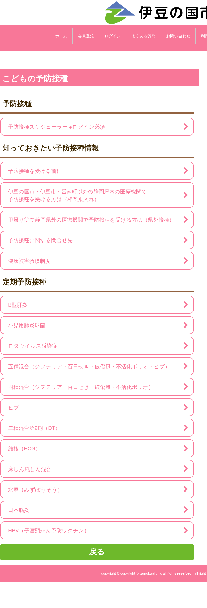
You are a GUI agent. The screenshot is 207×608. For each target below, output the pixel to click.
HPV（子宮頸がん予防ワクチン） (48, 530)
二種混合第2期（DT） (34, 427)
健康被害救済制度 (29, 260)
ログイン (113, 36)
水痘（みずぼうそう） (35, 489)
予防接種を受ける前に (35, 170)
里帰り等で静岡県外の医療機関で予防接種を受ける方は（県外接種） (91, 219)
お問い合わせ (178, 36)
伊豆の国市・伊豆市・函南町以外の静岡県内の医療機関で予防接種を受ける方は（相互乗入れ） (77, 195)
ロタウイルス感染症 (32, 345)
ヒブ (13, 407)
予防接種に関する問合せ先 (40, 240)
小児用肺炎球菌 (26, 325)
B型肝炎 (18, 304)
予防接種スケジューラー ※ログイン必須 (56, 126)
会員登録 (86, 36)
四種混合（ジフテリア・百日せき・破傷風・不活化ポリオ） (81, 386)
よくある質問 (143, 36)
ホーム (61, 36)
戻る (97, 551)
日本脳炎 (18, 509)
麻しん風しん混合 (29, 469)
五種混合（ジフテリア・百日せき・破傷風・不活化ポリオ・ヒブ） (89, 366)
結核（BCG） (24, 448)
